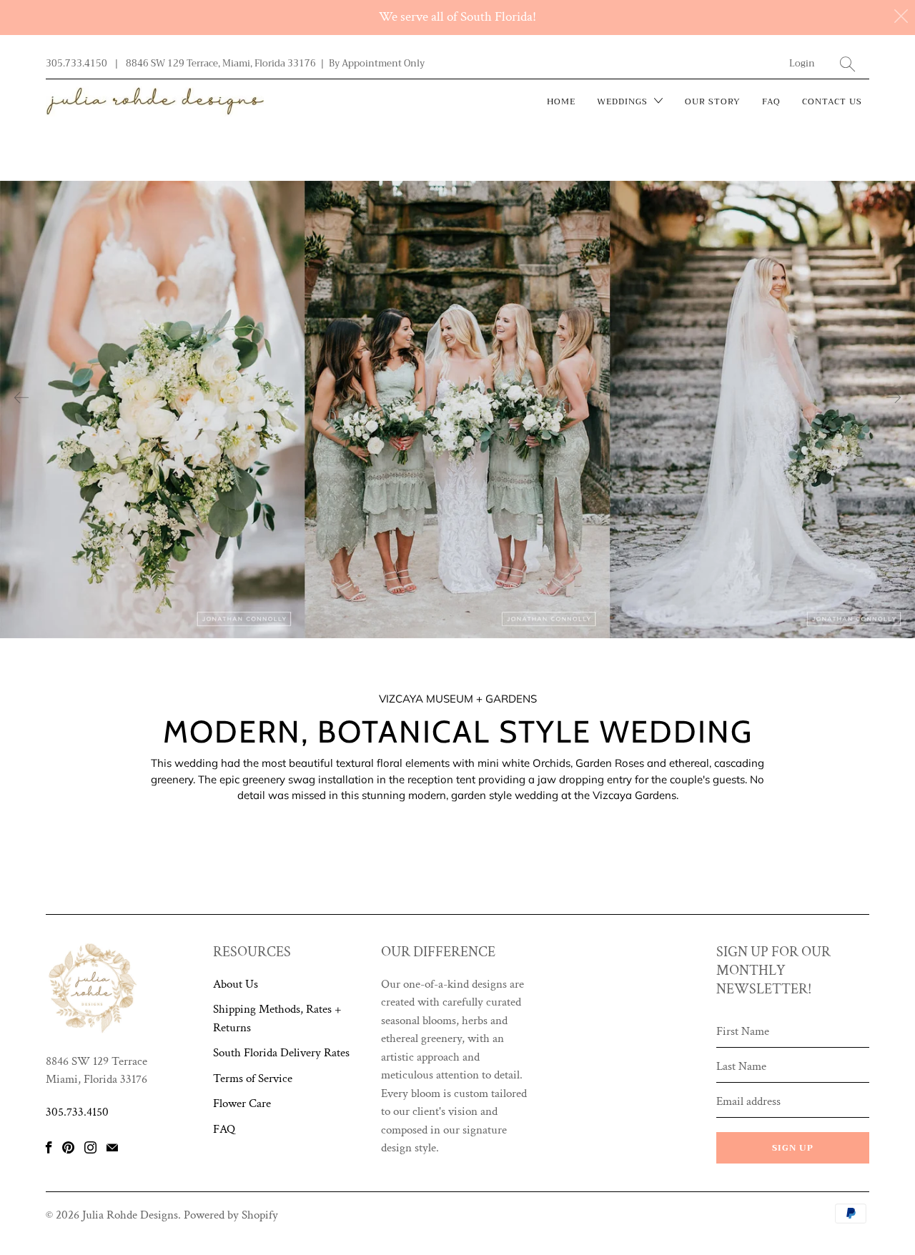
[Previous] (21, 397)
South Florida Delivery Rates (281, 1053)
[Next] (893, 397)
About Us (235, 984)
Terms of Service (252, 1078)
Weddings (624, 101)
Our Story (713, 101)
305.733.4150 (76, 63)
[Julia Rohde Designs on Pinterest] (68, 1147)
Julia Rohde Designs (130, 1215)
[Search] (847, 64)
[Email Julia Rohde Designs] (112, 1147)
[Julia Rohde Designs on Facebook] (49, 1147)
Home (561, 101)
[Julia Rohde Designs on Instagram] (90, 1147)
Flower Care (242, 1103)
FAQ (771, 101)
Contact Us (832, 101)
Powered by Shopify (231, 1215)
